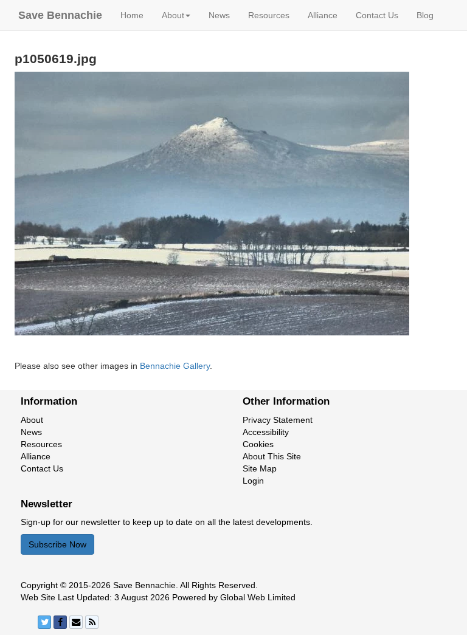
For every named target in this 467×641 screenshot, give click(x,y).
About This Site (272, 456)
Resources (268, 15)
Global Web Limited (258, 597)
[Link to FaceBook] (60, 622)
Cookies (258, 444)
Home (132, 15)
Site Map (260, 468)
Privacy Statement (278, 420)
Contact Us (377, 15)
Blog (425, 15)
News (219, 15)
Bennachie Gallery (175, 366)
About (32, 420)
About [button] (173, 15)
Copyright (39, 585)
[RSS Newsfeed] (92, 622)
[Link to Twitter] (44, 622)
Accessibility (266, 432)
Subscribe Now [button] (57, 544)
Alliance (322, 15)
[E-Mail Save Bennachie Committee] (76, 622)
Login (253, 480)
